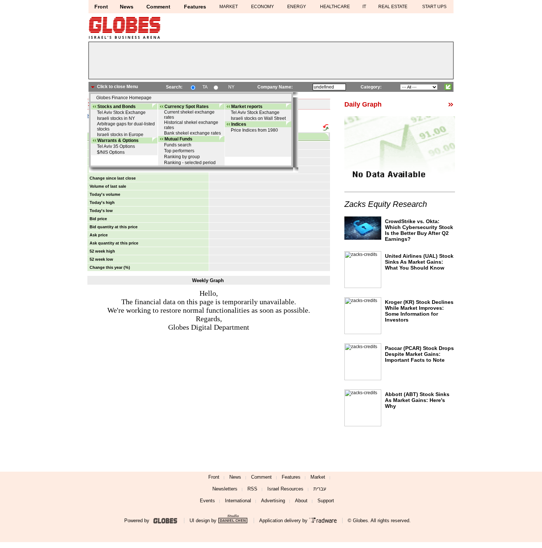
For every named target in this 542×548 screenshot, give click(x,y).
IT (364, 6)
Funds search (177, 145)
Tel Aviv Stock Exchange (121, 112)
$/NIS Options (111, 152)
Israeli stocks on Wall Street (258, 118)
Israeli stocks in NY (116, 118)
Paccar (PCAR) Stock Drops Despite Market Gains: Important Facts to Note (419, 354)
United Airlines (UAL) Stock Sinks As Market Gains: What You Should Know (419, 262)
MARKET (228, 6)
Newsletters (224, 489)
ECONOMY (262, 6)
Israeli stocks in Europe (120, 134)
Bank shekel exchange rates (192, 133)
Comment (158, 7)
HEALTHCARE (335, 6)
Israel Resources (285, 489)
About (301, 500)
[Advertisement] (271, 62)
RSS (252, 489)
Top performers (179, 150)
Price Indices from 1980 (254, 130)
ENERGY (296, 6)
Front (101, 7)
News (126, 7)
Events (207, 500)
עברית (319, 489)
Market (317, 477)
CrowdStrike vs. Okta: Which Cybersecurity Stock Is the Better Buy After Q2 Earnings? (419, 230)
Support (325, 500)
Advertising (273, 500)
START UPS (434, 6)
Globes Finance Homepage (124, 97)
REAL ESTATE (392, 6)
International (238, 500)
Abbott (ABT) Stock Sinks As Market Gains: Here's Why (417, 400)
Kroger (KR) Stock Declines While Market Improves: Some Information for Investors (419, 311)
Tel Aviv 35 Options (116, 146)
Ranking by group (182, 156)
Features (195, 7)
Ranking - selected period (190, 162)
